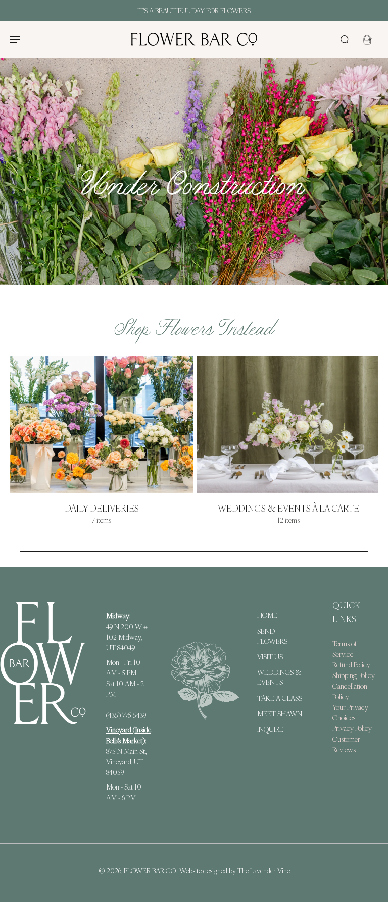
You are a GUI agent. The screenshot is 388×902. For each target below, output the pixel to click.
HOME (267, 615)
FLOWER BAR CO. (150, 870)
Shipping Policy (353, 675)
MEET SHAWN (279, 713)
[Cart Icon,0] (367, 39)
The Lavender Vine (263, 870)
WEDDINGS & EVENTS (279, 677)
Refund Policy (351, 664)
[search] (344, 39)
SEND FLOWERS (272, 636)
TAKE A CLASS (279, 697)
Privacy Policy (352, 727)
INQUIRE (270, 729)
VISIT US (270, 656)
